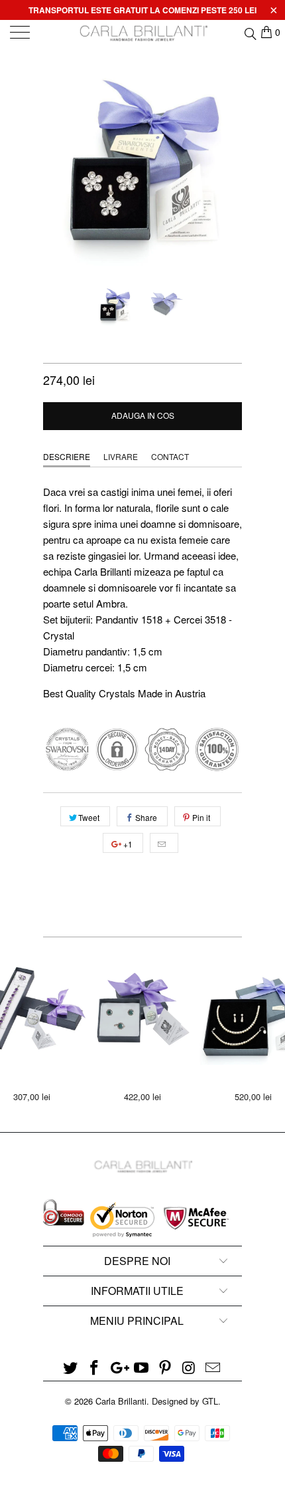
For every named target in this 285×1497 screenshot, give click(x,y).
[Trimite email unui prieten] (164, 843)
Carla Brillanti (120, 1401)
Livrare (120, 456)
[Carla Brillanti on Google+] (118, 1367)
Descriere (66, 456)
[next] (229, 166)
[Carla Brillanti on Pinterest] (166, 1367)
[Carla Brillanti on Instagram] (190, 1367)
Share (146, 817)
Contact (170, 456)
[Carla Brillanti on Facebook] (95, 1367)
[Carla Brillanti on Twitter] (71, 1367)
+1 (127, 844)
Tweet (88, 817)
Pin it (201, 817)
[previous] (55, 166)
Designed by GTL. (186, 1401)
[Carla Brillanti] (142, 33)
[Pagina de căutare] (249, 32)
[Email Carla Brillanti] (213, 1367)
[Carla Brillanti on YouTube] (142, 1367)
